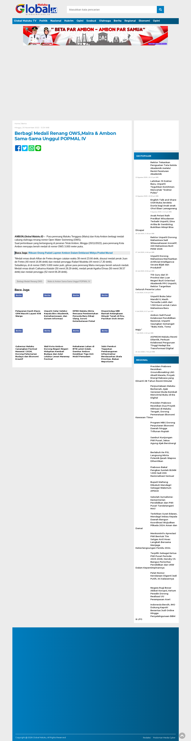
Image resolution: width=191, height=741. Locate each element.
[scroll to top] (182, 736)
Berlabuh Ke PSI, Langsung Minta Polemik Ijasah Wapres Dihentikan (163, 456)
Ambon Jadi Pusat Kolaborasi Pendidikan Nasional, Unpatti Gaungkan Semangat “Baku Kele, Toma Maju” (155, 322)
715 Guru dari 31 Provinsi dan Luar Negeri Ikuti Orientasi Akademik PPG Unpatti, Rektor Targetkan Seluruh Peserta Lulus (156, 282)
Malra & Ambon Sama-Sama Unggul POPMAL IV (69, 281)
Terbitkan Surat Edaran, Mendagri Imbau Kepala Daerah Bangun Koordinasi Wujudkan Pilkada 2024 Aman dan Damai (156, 521)
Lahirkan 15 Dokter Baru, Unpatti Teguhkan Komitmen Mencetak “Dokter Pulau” (162, 187)
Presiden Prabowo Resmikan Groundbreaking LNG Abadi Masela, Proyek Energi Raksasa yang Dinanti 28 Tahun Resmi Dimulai (155, 373)
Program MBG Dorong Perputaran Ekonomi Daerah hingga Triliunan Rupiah (162, 427)
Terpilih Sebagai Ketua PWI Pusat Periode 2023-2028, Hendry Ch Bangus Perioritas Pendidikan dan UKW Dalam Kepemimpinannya (155, 560)
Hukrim (69, 20)
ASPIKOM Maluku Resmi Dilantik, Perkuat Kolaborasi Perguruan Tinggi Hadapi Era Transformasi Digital (163, 342)
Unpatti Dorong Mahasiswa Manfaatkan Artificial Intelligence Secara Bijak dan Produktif (163, 262)
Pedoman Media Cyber (164, 738)
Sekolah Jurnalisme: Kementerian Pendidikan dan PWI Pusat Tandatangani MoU (162, 503)
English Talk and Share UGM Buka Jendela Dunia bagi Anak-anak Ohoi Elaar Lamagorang (163, 204)
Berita (117, 20)
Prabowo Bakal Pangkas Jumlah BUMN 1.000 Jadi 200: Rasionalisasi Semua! (163, 471)
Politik (43, 20)
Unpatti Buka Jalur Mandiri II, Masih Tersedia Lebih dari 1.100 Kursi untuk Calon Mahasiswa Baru (163, 302)
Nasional (55, 20)
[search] (160, 9)
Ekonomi (144, 20)
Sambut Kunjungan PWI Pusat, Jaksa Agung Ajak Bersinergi (163, 440)
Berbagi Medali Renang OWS (29, 281)
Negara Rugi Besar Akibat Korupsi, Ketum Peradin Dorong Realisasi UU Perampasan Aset (163, 593)
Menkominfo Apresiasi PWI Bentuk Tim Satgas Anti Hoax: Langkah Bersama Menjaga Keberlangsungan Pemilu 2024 (155, 540)
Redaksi (147, 738)
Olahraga (105, 20)
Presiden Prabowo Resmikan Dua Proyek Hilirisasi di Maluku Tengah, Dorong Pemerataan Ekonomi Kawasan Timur (155, 410)
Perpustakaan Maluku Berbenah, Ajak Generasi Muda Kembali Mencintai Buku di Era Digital (163, 392)
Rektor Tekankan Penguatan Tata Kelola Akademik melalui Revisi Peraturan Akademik (163, 168)
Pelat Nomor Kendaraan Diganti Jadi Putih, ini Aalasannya (163, 576)
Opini (80, 20)
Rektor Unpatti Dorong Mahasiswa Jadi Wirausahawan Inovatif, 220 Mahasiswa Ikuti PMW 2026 (163, 243)
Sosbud (91, 20)
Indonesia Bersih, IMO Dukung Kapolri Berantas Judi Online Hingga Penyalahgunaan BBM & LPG (155, 612)
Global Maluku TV (25, 20)
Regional (130, 20)
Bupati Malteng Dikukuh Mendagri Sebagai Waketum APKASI (160, 486)
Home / (18, 123)
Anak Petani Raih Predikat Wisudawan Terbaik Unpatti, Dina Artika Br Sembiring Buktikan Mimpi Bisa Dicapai (155, 223)
